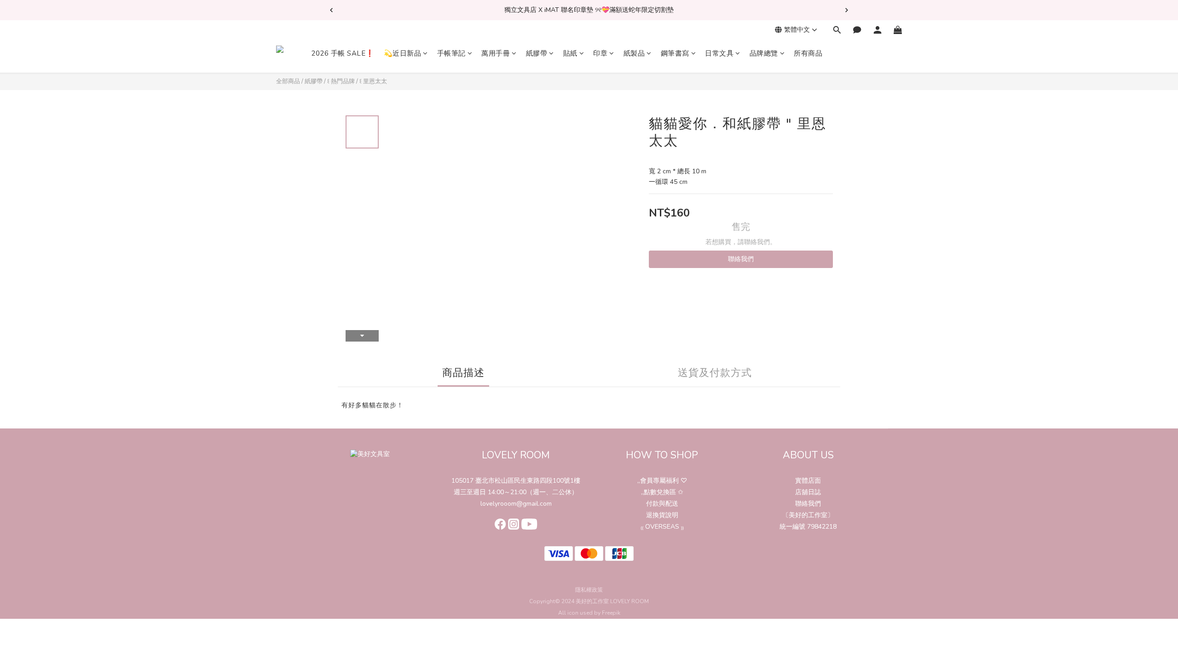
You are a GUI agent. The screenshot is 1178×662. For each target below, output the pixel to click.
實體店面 (808, 480)
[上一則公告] (331, 10)
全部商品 (288, 81)
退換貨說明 (662, 515)
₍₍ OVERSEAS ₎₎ (662, 526)
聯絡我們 (741, 259)
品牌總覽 (764, 53)
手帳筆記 (451, 53)
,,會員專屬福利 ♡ (662, 480)
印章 (600, 53)
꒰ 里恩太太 (373, 81)
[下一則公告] (847, 10)
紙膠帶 (537, 53)
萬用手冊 (495, 53)
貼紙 (570, 53)
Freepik (611, 612)
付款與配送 (662, 503)
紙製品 (634, 53)
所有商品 (808, 53)
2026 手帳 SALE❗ (343, 53)
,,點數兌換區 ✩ (662, 492)
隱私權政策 (589, 590)
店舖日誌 (808, 492)
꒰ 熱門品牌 (341, 81)
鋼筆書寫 (675, 53)
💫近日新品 (403, 53)
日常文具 (719, 53)
